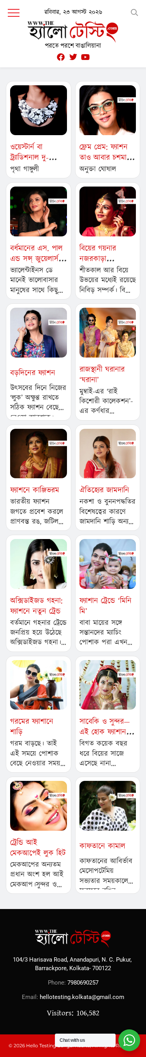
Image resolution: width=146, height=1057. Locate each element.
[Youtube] (85, 57)
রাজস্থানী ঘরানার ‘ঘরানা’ (102, 375)
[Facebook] (61, 57)
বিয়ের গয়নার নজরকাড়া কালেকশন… (97, 259)
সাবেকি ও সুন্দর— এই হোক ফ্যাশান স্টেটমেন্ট (104, 732)
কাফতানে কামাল (102, 846)
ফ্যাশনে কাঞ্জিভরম (34, 490)
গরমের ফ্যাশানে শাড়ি (31, 727)
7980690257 (83, 982)
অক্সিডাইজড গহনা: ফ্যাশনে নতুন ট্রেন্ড (36, 606)
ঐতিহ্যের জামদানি (104, 490)
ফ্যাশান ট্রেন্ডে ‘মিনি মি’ (105, 606)
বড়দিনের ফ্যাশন (32, 373)
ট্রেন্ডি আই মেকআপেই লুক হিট (38, 848)
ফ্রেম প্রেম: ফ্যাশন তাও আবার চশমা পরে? (103, 158)
